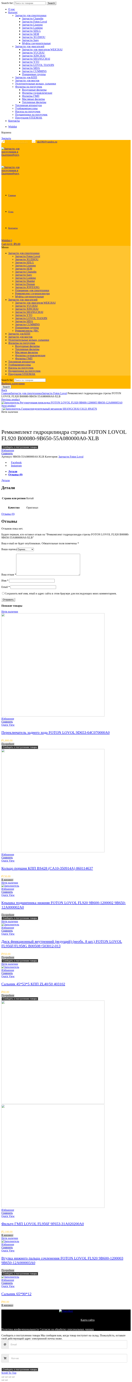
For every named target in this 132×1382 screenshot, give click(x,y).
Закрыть (6, 138)
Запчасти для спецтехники (30, 15)
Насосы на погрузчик (27, 111)
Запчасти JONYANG (27, 287)
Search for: (7, 3)
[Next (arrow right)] (6, 1379)
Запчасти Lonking (32, 27)
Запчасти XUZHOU (33, 37)
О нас (11, 9)
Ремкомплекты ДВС (27, 330)
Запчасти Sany (30, 40)
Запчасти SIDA (31, 68)
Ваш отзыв (8, 574)
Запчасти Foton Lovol (34, 21)
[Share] (6, 1376)
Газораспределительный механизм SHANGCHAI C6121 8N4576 (59, 408)
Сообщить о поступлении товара (20, 447)
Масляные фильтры (33, 99)
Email (5, 586)
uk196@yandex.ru (47, 141)
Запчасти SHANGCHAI (36, 58)
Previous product (10, 399)
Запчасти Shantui (25, 281)
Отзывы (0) (15, 474)
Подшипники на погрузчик (31, 114)
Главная (12, 195)
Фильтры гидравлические (37, 92)
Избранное (7, 450)
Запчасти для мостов (27, 80)
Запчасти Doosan (25, 284)
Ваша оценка (9, 549)
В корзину (7, 879)
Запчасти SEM (30, 34)
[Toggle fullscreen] (9, 1376)
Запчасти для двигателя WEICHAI (42, 49)
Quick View (8, 724)
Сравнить (7, 453)
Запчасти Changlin (32, 18)
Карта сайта (88, 1319)
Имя (4, 580)
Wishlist (12, 126)
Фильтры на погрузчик (28, 86)
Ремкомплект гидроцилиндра (32, 293)
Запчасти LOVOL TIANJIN (38, 65)
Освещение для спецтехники (32, 290)
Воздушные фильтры (34, 89)
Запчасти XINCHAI (33, 55)
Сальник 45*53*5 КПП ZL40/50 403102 (33, 984)
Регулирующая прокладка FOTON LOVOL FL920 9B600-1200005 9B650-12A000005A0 (71, 402)
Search (51, 3)
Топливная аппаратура (28, 105)
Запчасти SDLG (31, 30)
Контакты (14, 120)
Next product (8, 405)
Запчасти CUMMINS (34, 71)
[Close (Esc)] (2, 1376)
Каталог (13, 12)
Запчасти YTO (30, 61)
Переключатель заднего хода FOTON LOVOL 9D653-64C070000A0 (55, 732)
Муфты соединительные (36, 43)
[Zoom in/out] (13, 1376)
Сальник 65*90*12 (16, 1294)
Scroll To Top (8, 1372)
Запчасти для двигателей (29, 46)
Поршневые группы (34, 74)
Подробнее (7, 743)
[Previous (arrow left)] (2, 1379)
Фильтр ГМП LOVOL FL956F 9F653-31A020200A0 (42, 1224)
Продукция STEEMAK (28, 117)
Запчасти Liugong (32, 24)
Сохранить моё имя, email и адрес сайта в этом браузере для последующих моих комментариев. (61, 593)
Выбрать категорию (13, 383)
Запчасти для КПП (26, 77)
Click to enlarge (10, 423)
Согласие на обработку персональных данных (67, 1329)
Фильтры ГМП (30, 96)
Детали (12, 471)
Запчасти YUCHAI (33, 52)
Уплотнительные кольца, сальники (35, 83)
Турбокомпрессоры (26, 108)
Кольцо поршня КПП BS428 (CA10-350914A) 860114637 (47, 868)
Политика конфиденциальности (20, 1329)
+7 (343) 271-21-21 (17, 141)
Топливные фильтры (34, 102)
